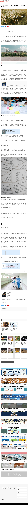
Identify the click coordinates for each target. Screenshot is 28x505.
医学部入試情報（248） (9, 487)
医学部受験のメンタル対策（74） (12, 488)
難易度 (5, 309)
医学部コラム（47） (4, 487)
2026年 (18, 487)
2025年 (18, 489)
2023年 (18, 492)
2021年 (18, 495)
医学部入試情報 (4, 308)
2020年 (18, 497)
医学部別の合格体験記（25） (5, 488)
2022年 (18, 494)
